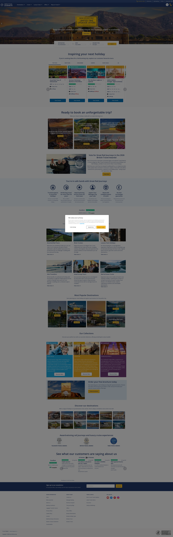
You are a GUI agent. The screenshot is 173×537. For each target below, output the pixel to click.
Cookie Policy (82, 223)
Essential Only (91, 227)
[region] (87, 223)
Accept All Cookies (100, 227)
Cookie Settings (73, 227)
